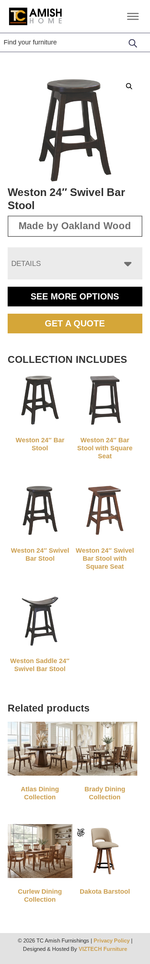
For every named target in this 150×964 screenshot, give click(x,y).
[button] (129, 86)
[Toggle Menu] (133, 16)
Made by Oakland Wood (75, 225)
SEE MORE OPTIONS (75, 296)
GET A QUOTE (75, 323)
